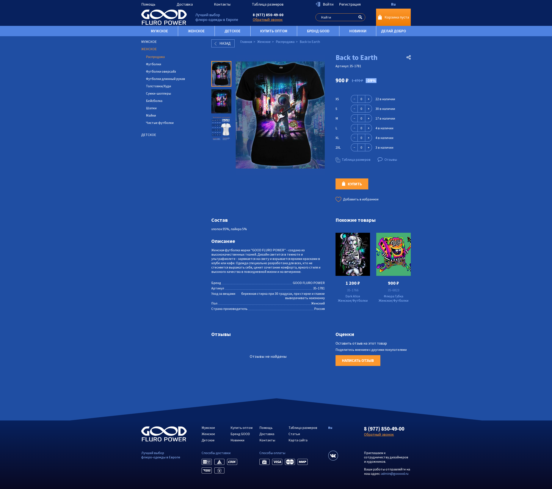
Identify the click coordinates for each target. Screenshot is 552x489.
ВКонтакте (333, 456)
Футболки (153, 64)
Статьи (294, 434)
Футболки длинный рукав (165, 79)
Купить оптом (273, 30)
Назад (225, 43)
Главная (246, 41)
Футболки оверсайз (161, 71)
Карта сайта (298, 440)
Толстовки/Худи (158, 86)
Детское (232, 30)
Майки (151, 115)
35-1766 (353, 290)
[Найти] (360, 16)
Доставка (185, 4)
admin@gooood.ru (394, 473)
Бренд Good (318, 30)
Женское (196, 30)
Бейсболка (154, 100)
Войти (328, 4)
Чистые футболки (160, 122)
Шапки (151, 108)
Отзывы (390, 159)
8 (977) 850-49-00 (268, 14)
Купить (355, 183)
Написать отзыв (358, 360)
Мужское (159, 30)
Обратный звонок (268, 19)
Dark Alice (352, 296)
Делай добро (393, 30)
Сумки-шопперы (158, 93)
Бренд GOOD (240, 434)
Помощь (148, 4)
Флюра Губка (393, 296)
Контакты (222, 4)
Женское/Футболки (353, 300)
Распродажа (155, 57)
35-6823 (393, 290)
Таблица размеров (268, 4)
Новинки (357, 30)
